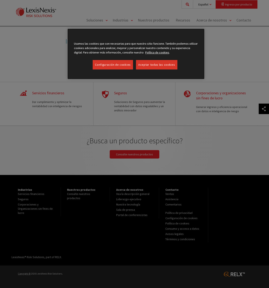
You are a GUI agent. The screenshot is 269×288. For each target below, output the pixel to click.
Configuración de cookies (113, 65)
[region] (136, 54)
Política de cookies (157, 52)
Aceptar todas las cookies (156, 65)
